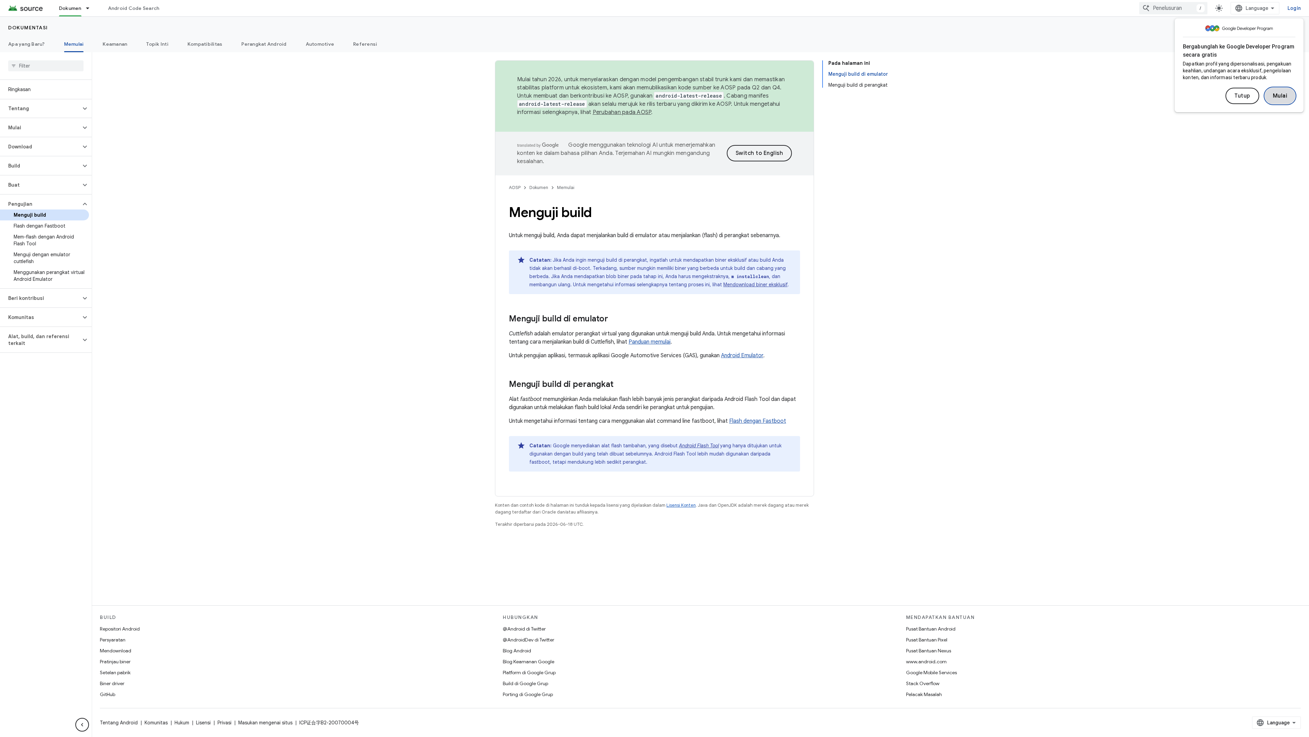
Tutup (1242, 95)
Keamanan (115, 44)
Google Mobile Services (931, 672)
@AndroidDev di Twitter (528, 640)
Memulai (74, 44)
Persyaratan (112, 640)
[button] (40, 108)
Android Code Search (134, 8)
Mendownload (115, 651)
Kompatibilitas (205, 44)
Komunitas (156, 722)
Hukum (182, 722)
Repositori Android (120, 629)
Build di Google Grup (525, 683)
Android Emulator (742, 355)
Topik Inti (157, 44)
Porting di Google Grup (528, 694)
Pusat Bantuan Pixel (926, 640)
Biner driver (112, 683)
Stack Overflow (922, 683)
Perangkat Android (263, 44)
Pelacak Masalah (924, 694)
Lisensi (203, 722)
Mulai (1280, 95)
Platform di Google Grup (529, 672)
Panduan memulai (650, 341)
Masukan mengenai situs (265, 722)
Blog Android (517, 651)
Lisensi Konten (681, 505)
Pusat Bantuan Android (931, 629)
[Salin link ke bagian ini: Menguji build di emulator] (615, 319)
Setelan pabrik (115, 672)
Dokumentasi (28, 28)
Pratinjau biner (115, 662)
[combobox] (1173, 8)
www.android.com (926, 662)
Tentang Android (119, 722)
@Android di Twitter (524, 629)
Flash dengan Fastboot (757, 421)
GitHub (107, 694)
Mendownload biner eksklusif (755, 284)
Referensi (365, 44)
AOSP (515, 187)
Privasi (224, 722)
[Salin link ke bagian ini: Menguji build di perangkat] (620, 385)
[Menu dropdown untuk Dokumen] (90, 8)
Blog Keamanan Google (528, 662)
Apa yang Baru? (26, 44)
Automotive (320, 44)
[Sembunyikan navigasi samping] (82, 725)
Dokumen (70, 8)
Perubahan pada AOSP (622, 112)
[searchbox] (46, 65)
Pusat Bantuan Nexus (928, 651)
